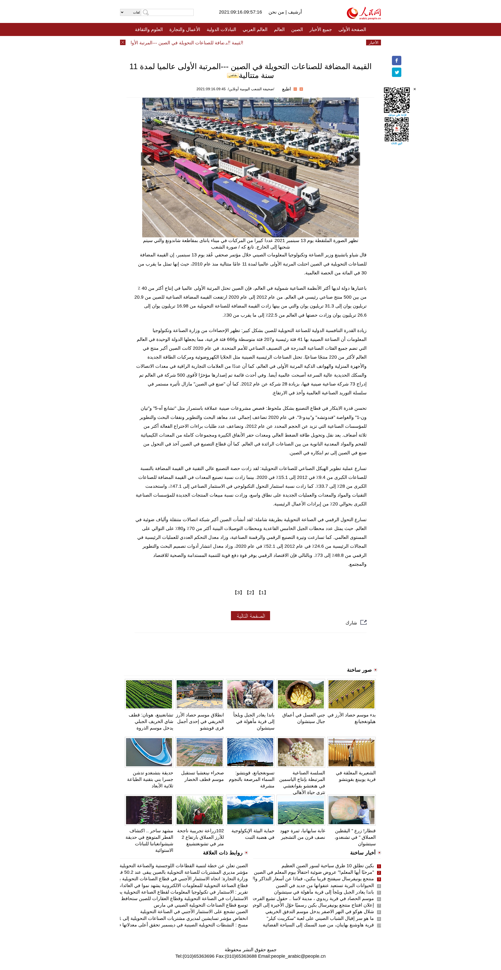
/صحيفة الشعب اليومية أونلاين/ (251, 89)
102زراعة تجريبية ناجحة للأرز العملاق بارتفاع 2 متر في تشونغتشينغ (200, 837)
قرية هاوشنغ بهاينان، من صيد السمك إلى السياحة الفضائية (318, 924)
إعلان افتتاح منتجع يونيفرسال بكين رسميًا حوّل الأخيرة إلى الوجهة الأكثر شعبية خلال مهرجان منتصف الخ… (272, 905)
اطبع (286, 89)
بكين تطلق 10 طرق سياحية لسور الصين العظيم (328, 865)
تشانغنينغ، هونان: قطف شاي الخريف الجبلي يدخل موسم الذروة (151, 721)
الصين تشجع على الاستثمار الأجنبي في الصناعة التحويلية (194, 911)
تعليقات (246, 42)
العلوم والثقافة (149, 29)
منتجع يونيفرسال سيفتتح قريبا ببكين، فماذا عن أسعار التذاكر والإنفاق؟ (307, 878)
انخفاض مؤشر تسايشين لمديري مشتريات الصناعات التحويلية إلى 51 (182, 918)
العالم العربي (255, 29)
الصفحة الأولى (352, 29)
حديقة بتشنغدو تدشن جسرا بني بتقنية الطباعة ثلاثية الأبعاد (150, 779)
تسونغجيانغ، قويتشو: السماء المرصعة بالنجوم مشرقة (252, 779)
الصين (297, 29)
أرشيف (294, 12)
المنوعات (269, 42)
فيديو (228, 42)
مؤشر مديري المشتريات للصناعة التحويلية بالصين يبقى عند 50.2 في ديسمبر (174, 872)
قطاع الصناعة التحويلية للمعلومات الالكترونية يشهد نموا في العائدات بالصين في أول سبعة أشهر (156, 885)
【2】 (250, 592)
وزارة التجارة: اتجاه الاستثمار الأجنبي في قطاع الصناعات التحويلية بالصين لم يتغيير (169, 878)
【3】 (238, 592)
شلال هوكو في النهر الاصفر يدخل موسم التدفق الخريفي (319, 911)
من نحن (277, 12)
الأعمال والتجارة (184, 29)
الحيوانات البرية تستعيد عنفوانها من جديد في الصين (325, 885)
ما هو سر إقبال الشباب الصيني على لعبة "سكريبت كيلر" (320, 918)
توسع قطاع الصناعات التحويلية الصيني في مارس (201, 905)
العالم (279, 29)
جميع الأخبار (320, 29)
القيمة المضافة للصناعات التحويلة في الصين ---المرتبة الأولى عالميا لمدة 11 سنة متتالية (173, 42)
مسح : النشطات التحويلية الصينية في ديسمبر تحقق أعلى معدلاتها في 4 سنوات (172, 924)
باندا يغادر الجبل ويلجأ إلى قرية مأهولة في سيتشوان (254, 721)
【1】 (263, 592)
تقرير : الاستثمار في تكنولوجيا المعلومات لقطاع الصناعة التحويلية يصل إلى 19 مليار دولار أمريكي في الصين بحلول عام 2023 (128, 892)
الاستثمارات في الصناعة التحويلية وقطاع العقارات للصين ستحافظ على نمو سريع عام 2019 (160, 898)
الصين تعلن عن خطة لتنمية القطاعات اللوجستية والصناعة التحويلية (184, 865)
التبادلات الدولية (221, 29)
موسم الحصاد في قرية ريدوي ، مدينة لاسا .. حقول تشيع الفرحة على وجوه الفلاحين (294, 898)
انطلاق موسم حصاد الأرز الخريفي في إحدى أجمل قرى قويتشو (200, 721)
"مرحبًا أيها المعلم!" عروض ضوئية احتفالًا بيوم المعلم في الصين (314, 872)
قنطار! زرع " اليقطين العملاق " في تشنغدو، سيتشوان (355, 837)
